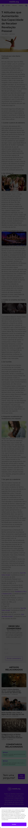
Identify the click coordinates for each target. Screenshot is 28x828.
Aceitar (14, 824)
